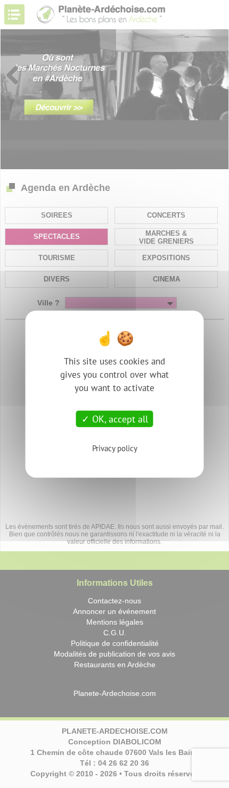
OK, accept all (118, 418)
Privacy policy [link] (114, 448)
